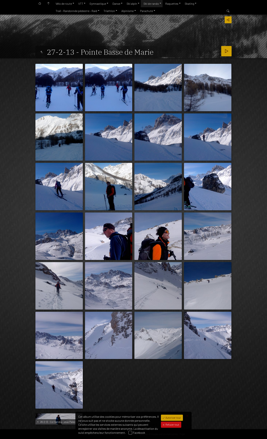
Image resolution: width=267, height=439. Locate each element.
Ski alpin (132, 3)
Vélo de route (64, 3)
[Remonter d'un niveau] (41, 52)
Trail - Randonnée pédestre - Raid (76, 11)
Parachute (146, 11)
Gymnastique (98, 3)
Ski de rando (151, 3)
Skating (189, 3)
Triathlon (109, 11)
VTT (80, 3)
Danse (116, 3)
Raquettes (171, 3)
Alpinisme (127, 11)
